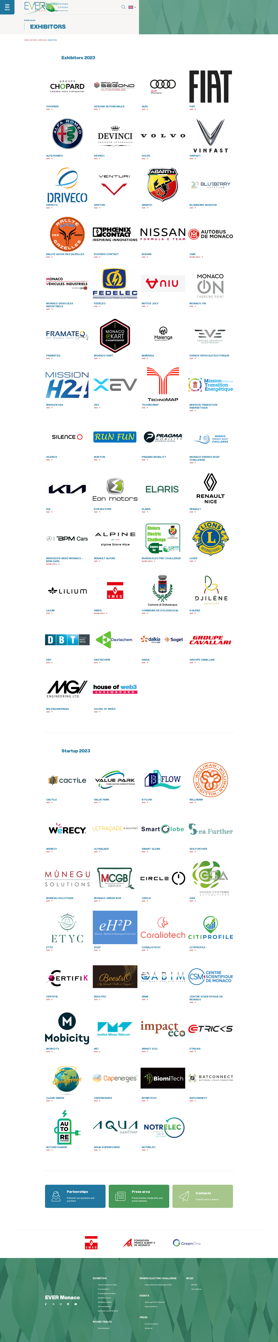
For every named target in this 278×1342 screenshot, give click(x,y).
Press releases (151, 1324)
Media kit (148, 1328)
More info (195, 257)
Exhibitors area (104, 1298)
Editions (33, 40)
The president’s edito (107, 1284)
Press (144, 1317)
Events (144, 1295)
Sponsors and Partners (108, 1311)
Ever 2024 (42, 40)
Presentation (103, 1289)
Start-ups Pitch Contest (155, 1302)
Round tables (102, 1321)
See (48, 109)
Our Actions (196, 1289)
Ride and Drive (151, 1306)
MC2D (189, 1278)
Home (26, 40)
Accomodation (104, 1306)
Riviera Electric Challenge (158, 1278)
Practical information (107, 1293)
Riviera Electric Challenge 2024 (158, 1284)
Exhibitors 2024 (104, 1302)
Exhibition (100, 1278)
